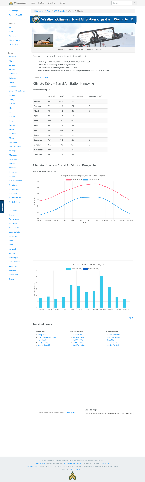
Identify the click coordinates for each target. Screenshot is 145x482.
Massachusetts (15, 146)
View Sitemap (41, 463)
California (13, 74)
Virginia (12, 253)
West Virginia (14, 262)
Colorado (12, 78)
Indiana (12, 116)
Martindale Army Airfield (47, 337)
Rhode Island (14, 223)
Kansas (12, 125)
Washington (13, 257)
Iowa (11, 121)
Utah (11, 245)
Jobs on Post (112, 342)
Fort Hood (42, 340)
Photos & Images (113, 337)
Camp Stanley (43, 342)
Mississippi (13, 159)
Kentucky (13, 129)
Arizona (12, 65)
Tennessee (13, 236)
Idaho (11, 108)
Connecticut (14, 82)
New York (13, 193)
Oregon (12, 215)
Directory (80, 49)
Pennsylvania (14, 219)
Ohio (11, 206)
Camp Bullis (42, 335)
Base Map (110, 340)
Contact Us (105, 463)
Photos (90, 49)
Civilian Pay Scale (113, 345)
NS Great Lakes (78, 337)
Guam (11, 279)
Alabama (12, 57)
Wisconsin (13, 266)
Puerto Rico (13, 274)
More (98, 49)
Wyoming (13, 270)
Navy (11, 31)
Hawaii (12, 104)
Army (11, 27)
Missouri (12, 163)
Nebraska (13, 172)
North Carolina (15, 198)
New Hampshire (15, 180)
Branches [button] (51, 3)
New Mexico (14, 189)
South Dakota (14, 232)
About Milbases (76, 469)
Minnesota (13, 155)
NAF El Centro (78, 342)
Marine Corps (14, 40)
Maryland (13, 142)
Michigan (12, 151)
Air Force (12, 36)
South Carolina (14, 227)
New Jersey (13, 185)
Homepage (13, 11)
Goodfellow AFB (44, 345)
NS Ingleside (77, 335)
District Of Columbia (17, 91)
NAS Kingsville (59, 11)
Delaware (13, 86)
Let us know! (70, 413)
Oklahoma (13, 210)
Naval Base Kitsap (79, 345)
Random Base (14, 15)
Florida (12, 95)
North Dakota (14, 202)
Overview (60, 49)
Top (130, 318)
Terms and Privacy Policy (72, 463)
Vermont (12, 249)
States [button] (62, 3)
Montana (12, 168)
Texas (11, 240)
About (70, 49)
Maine (11, 138)
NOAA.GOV (44, 77)
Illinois (11, 112)
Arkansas (12, 69)
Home (32, 3)
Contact (41, 3)
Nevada (12, 176)
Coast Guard (14, 44)
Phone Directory (113, 335)
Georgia (12, 99)
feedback (3, 207)
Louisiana (12, 133)
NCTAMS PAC (78, 340)
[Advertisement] (122, 126)
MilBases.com (20, 3)
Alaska (11, 61)
